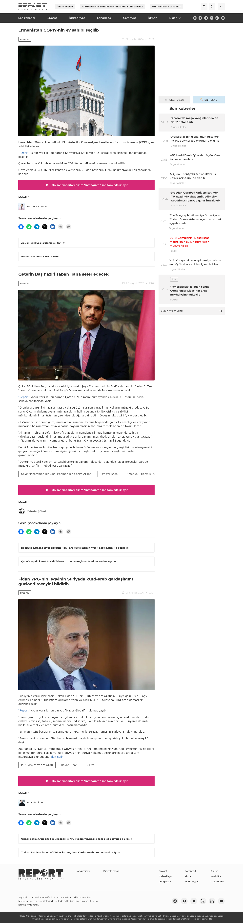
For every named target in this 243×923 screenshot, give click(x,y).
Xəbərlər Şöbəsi (36, 511)
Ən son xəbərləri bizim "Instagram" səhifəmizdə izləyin (90, 185)
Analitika (215, 876)
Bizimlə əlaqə (111, 871)
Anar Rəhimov (35, 802)
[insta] (200, 18)
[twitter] (211, 18)
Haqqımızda (83, 871)
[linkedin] (217, 18)
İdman (188, 876)
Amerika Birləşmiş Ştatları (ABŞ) (148, 473)
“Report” (24, 152)
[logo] (32, 6)
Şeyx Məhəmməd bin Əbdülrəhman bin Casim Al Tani (56, 473)
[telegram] (206, 18)
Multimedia (217, 881)
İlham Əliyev (65, 6)
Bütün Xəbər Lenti (172, 310)
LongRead (165, 881)
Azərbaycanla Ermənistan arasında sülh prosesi (112, 6)
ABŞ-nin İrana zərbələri (166, 6)
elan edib (56, 756)
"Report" (24, 396)
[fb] (195, 18)
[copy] (68, 226)
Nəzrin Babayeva (37, 206)
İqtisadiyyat (166, 876)
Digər (173, 17)
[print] (60, 226)
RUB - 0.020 (176, 99)
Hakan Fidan (69, 764)
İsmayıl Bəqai (109, 473)
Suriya (90, 764)
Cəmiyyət (190, 871)
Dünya (214, 871)
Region (24, 39)
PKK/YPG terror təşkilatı (37, 764)
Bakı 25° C (211, 99)
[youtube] (223, 18)
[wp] (29, 226)
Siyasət (163, 871)
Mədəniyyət (192, 881)
